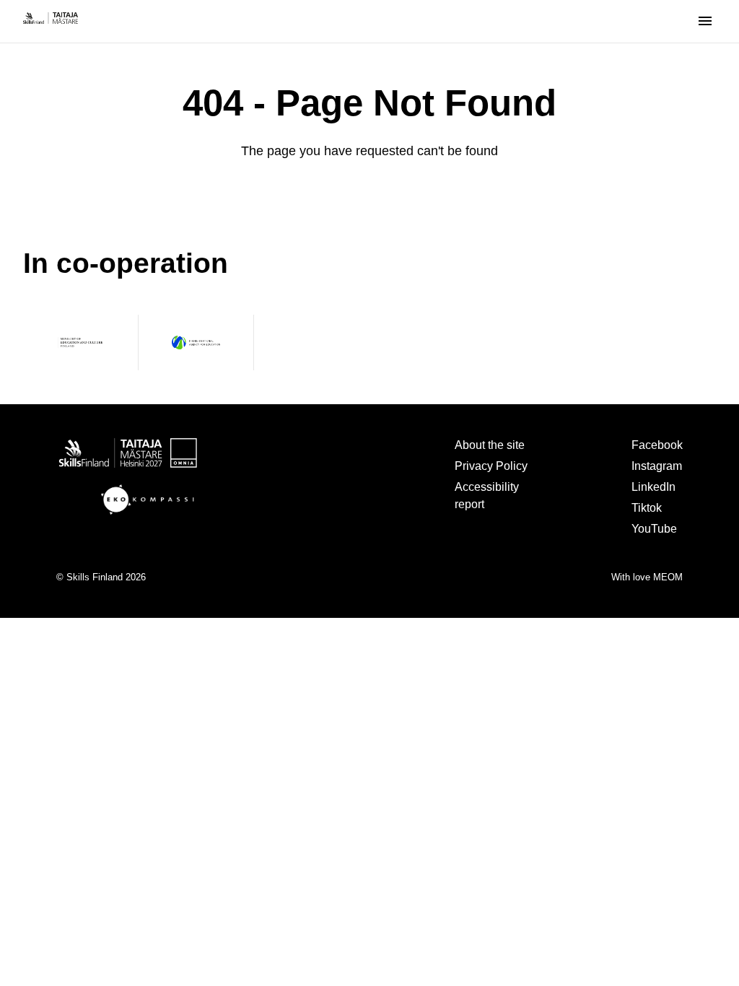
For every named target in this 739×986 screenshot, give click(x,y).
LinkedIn (653, 486)
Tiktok (646, 507)
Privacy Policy (491, 465)
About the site (490, 444)
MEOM (668, 577)
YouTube (654, 528)
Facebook (657, 444)
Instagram (656, 465)
